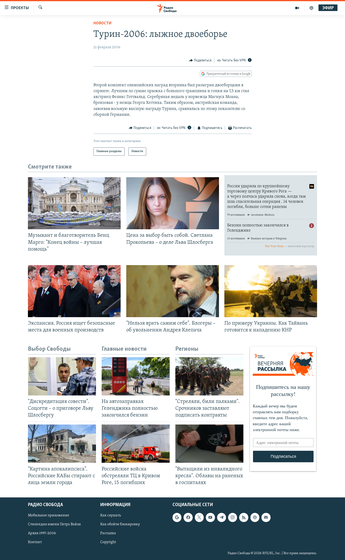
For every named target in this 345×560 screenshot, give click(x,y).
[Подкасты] (254, 517)
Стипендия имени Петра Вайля (54, 524)
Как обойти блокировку (120, 524)
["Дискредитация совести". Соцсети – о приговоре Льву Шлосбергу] (62, 376)
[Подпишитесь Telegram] (221, 517)
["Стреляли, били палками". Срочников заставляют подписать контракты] (209, 376)
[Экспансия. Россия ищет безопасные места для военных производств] (74, 291)
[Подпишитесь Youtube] (210, 517)
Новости (102, 23)
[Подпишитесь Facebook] (188, 517)
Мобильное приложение (48, 515)
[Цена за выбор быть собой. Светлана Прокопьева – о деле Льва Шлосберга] (172, 203)
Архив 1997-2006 (42, 533)
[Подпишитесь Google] (176, 517)
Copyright (108, 542)
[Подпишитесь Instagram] (232, 517)
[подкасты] (311, 7)
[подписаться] (265, 517)
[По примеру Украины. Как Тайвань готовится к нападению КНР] (270, 291)
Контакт (35, 542)
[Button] (200, 60)
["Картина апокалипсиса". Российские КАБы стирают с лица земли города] (62, 444)
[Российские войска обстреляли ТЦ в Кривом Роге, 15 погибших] (136, 444)
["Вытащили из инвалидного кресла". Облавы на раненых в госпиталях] (209, 444)
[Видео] (297, 7)
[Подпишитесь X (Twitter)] (199, 517)
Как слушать (110, 515)
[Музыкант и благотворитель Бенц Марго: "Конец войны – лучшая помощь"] (74, 203)
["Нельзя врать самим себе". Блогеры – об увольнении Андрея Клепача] (172, 291)
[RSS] (243, 517)
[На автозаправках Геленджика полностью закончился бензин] (136, 376)
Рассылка (108, 533)
